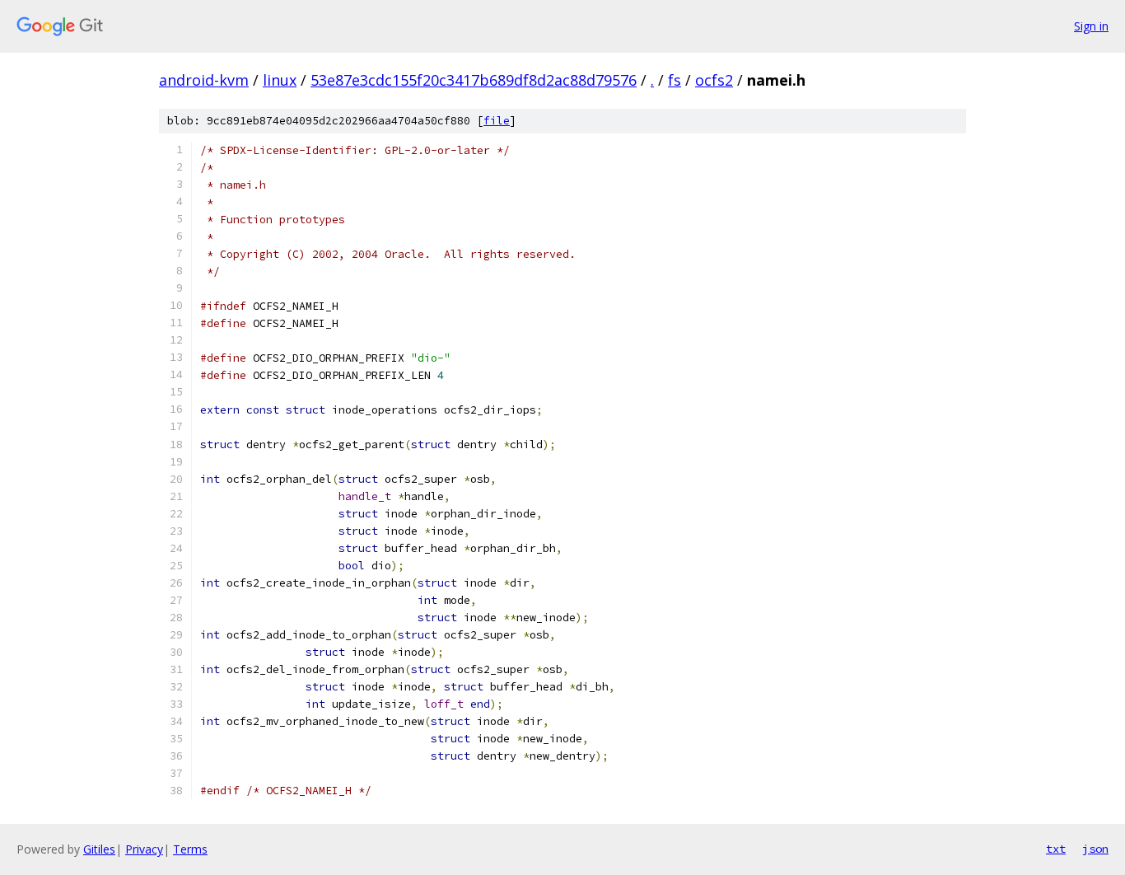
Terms (190, 849)
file (496, 121)
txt (1056, 848)
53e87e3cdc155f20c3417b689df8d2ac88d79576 (473, 80)
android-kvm (204, 80)
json (1095, 848)
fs (674, 80)
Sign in (1091, 26)
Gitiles (99, 849)
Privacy (144, 849)
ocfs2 (714, 80)
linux (279, 80)
